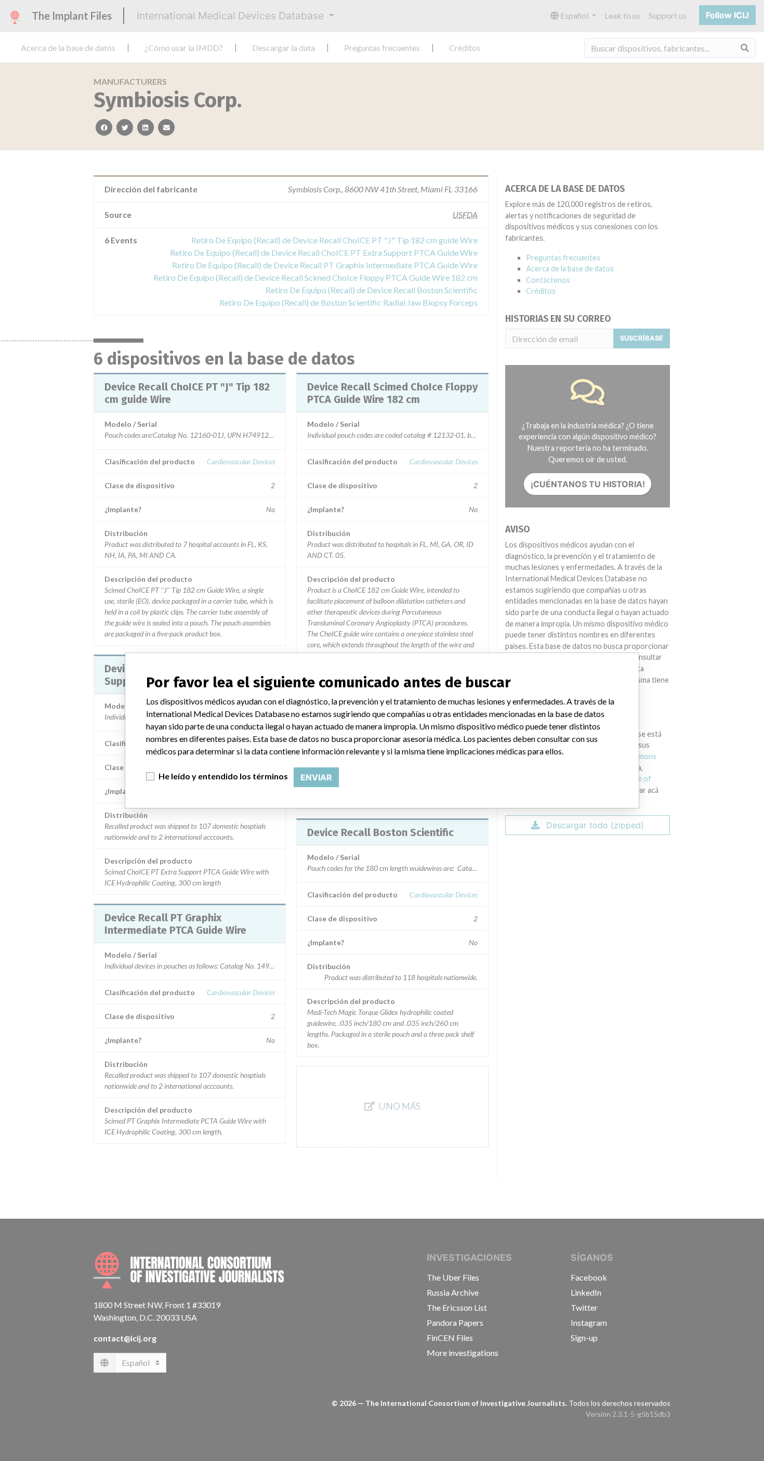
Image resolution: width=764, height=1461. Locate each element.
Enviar (316, 777)
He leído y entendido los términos (223, 776)
